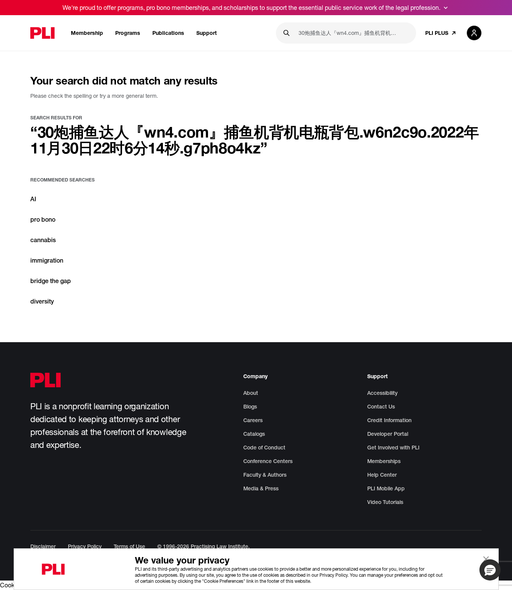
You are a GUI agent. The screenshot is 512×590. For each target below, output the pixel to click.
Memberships (384, 461)
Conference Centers (268, 461)
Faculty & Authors (265, 475)
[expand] (445, 7)
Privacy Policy (85, 546)
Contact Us (381, 407)
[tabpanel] (256, 244)
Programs (127, 33)
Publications (168, 33)
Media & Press (261, 488)
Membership (87, 33)
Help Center (382, 475)
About (250, 393)
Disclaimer (43, 546)
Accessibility (382, 393)
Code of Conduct (264, 447)
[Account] (474, 33)
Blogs (250, 407)
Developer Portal (387, 434)
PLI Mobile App (386, 488)
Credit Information (389, 420)
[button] (490, 570)
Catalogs (254, 434)
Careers (253, 420)
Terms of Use (129, 546)
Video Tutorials (385, 502)
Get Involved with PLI (393, 447)
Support (206, 33)
